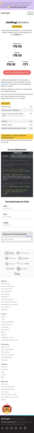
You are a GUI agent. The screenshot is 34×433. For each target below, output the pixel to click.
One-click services (7, 299)
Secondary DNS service (9, 302)
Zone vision (5, 392)
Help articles (5, 329)
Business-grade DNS (8, 389)
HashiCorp (4, 360)
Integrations (5, 297)
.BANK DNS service (7, 337)
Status (3, 332)
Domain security (6, 324)
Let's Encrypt (5, 294)
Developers (5, 384)
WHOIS (3, 400)
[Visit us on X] (2, 428)
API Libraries (5, 352)
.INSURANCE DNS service (9, 340)
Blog (2, 377)
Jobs (2, 372)
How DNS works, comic (9, 394)
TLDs (2, 319)
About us (4, 367)
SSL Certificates (6, 291)
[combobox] (17, 239)
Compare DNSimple (7, 322)
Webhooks (4, 310)
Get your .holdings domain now (17, 72)
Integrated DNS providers (9, 304)
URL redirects (5, 307)
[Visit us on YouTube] (7, 428)
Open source (5, 347)
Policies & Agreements (8, 422)
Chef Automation (6, 357)
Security (3, 335)
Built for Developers (7, 355)
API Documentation (7, 349)
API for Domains (6, 289)
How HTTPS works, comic (9, 397)
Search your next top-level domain (14, 234)
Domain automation (7, 387)
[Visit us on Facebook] (20, 428)
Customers (4, 369)
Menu (30, 13)
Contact (3, 374)
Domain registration (7, 286)
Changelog (4, 327)
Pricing (3, 316)
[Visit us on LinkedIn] (11, 428)
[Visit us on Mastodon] (25, 428)
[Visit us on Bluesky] (16, 428)
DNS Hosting (5, 284)
